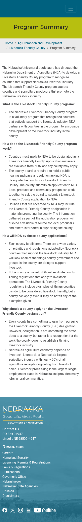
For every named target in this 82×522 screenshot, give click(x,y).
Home (9, 43)
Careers (7, 453)
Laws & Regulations (16, 467)
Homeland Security (15, 458)
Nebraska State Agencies (20, 486)
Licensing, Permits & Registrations (26, 462)
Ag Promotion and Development (40, 43)
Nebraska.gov (11, 481)
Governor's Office (14, 477)
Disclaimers (10, 496)
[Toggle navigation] (70, 9)
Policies (8, 491)
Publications (11, 472)
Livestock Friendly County (27, 48)
